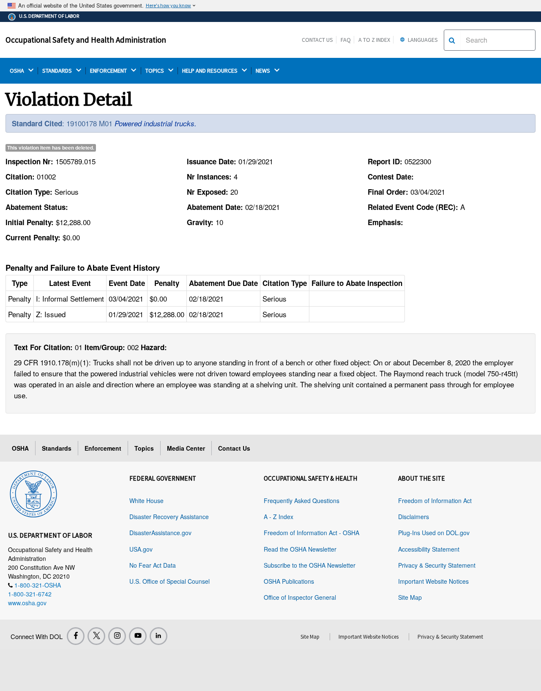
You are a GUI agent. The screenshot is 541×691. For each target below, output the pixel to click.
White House (146, 500)
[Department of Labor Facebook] (76, 636)
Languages (422, 40)
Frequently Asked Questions (301, 500)
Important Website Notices (433, 581)
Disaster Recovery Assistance (169, 516)
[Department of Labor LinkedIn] (158, 636)
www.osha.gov (27, 603)
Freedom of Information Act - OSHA (311, 532)
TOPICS (155, 70)
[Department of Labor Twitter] (96, 636)
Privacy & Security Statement (436, 565)
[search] (452, 40)
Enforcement (103, 448)
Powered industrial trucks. (156, 123)
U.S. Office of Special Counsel (169, 581)
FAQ (346, 40)
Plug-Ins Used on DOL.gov (434, 532)
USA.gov (141, 549)
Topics (144, 448)
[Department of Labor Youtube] (138, 636)
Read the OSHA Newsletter (300, 549)
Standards (56, 448)
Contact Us (317, 40)
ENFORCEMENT (109, 70)
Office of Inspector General (300, 597)
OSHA (17, 70)
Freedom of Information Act (435, 500)
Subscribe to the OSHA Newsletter (309, 565)
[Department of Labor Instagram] (117, 636)
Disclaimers (413, 516)
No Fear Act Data (152, 565)
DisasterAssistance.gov (160, 532)
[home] (33, 492)
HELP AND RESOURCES (210, 70)
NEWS (263, 70)
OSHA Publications (289, 581)
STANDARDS (57, 70)
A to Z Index (374, 40)
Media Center (186, 448)
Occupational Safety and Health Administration (85, 40)
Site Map (410, 597)
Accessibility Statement (428, 549)
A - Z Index (278, 516)
